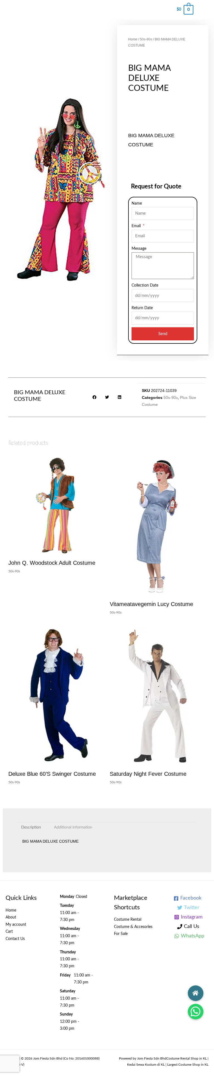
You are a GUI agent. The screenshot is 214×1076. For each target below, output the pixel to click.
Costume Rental (127, 920)
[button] (195, 1011)
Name (137, 203)
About (11, 917)
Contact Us (15, 939)
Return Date (142, 308)
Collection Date (145, 285)
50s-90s (146, 39)
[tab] (31, 828)
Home (132, 39)
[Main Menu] (203, 9)
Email (137, 226)
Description (31, 827)
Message (139, 249)
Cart (9, 932)
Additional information (73, 827)
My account (16, 925)
